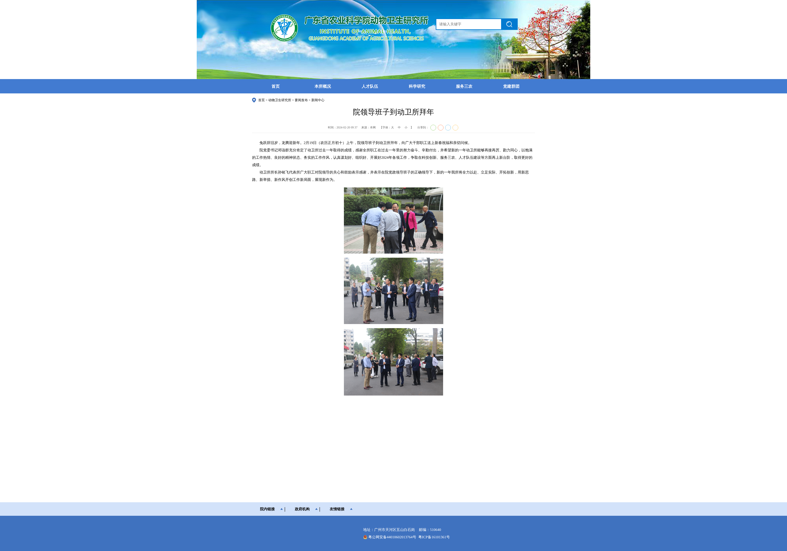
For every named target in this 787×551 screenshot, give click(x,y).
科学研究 (417, 86)
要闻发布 (301, 100)
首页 (276, 86)
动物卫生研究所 (279, 100)
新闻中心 (317, 100)
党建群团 (511, 86)
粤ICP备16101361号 (434, 537)
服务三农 (464, 86)
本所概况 (323, 86)
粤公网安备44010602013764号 (392, 537)
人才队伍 (370, 86)
